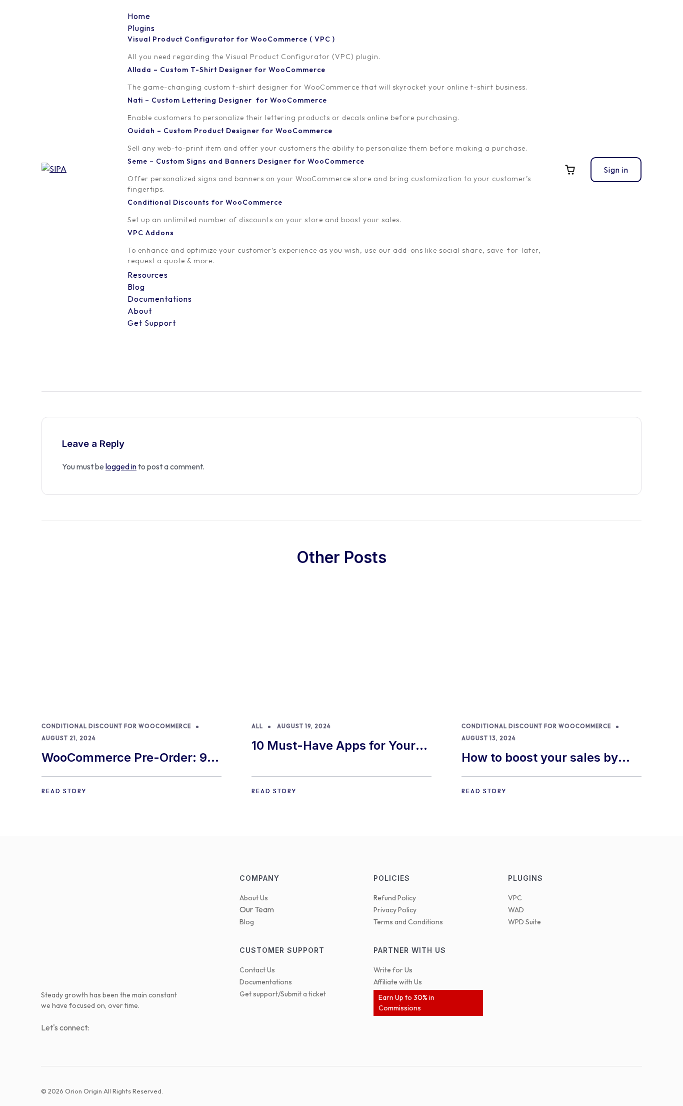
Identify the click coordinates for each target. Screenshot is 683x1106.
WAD (516, 909)
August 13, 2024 (489, 738)
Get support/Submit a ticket (283, 993)
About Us (254, 897)
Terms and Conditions (408, 921)
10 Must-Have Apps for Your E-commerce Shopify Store (334, 746)
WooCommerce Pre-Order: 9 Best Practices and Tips (124, 758)
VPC (515, 897)
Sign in (616, 170)
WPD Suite (524, 921)
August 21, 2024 (69, 738)
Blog (247, 921)
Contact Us (257, 969)
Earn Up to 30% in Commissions (406, 1002)
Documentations (266, 981)
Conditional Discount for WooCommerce (116, 726)
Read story (64, 791)
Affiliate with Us (398, 981)
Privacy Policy (395, 909)
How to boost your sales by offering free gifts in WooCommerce (540, 758)
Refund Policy (395, 897)
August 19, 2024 (303, 726)
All (257, 726)
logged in (121, 466)
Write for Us (393, 969)
